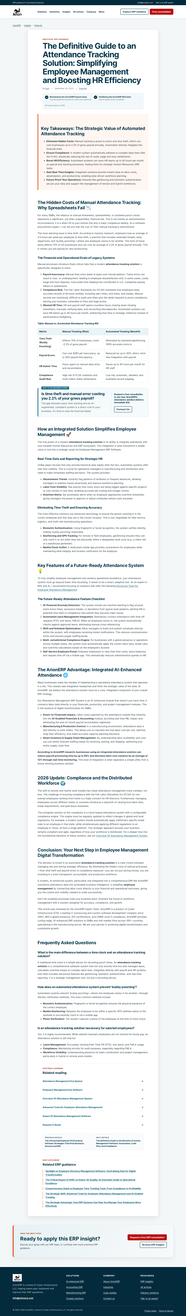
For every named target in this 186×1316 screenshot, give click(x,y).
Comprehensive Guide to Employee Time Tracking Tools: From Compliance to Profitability (93, 1188)
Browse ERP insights (153, 1244)
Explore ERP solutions (134, 11)
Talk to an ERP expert (164, 3)
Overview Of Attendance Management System (121, 835)
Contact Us (123, 409)
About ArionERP (111, 1281)
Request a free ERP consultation (147, 1237)
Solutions (42, 11)
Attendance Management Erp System (93, 1081)
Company (91, 11)
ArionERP (17, 25)
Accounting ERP (74, 1287)
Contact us (109, 1298)
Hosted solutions (75, 1298)
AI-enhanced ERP (75, 1281)
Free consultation (161, 11)
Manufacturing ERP (76, 1292)
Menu (101, 11)
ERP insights (147, 1281)
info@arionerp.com (145, 3)
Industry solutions (150, 1292)
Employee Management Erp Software (93, 1089)
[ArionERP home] (17, 12)
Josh (47, 88)
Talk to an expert (149, 1298)
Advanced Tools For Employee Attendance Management (93, 1107)
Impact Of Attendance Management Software (93, 1116)
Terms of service (166, 1311)
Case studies (110, 1292)
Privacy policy (151, 1311)
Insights (66, 11)
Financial (38, 25)
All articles (78, 11)
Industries (55, 11)
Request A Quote (93, 1124)
